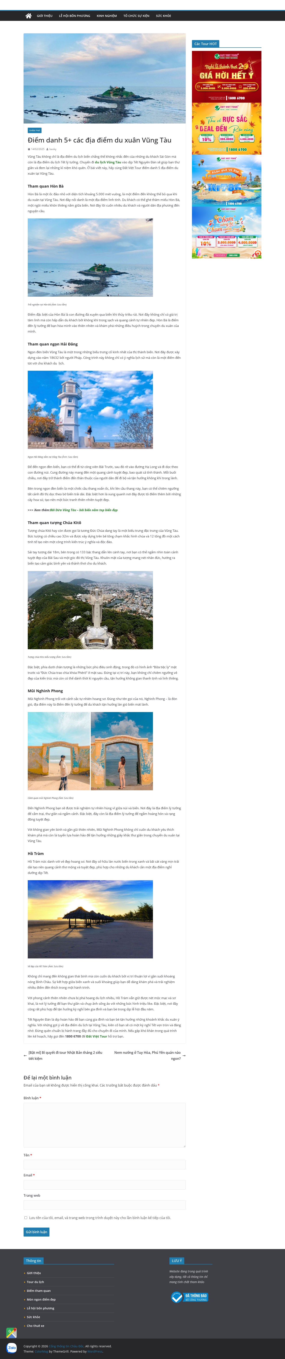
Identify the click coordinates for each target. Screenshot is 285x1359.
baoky (52, 149)
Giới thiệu (44, 16)
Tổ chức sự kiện (136, 16)
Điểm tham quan (39, 1291)
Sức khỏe (163, 16)
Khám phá (34, 130)
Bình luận (32, 1098)
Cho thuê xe (35, 1326)
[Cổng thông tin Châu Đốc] (29, 16)
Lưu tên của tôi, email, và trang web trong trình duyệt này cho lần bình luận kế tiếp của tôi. (100, 1217)
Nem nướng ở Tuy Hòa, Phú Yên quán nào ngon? (147, 1055)
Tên (28, 1155)
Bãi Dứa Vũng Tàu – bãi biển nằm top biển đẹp (84, 510)
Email (29, 1175)
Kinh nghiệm (107, 16)
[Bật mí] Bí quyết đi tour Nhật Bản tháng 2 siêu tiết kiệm (65, 1055)
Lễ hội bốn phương (74, 16)
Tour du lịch (35, 1282)
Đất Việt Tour (96, 1036)
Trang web (32, 1195)
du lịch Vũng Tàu (108, 162)
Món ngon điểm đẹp (41, 1299)
